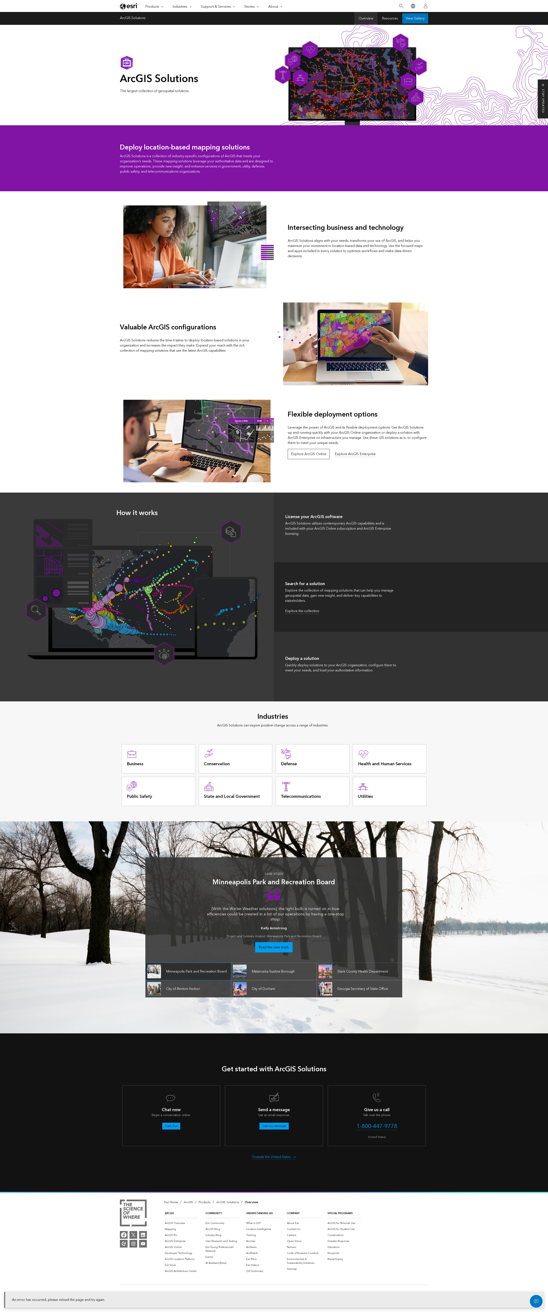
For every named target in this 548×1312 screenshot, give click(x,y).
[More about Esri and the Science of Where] (133, 1214)
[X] (133, 1235)
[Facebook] (124, 1235)
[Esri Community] (124, 1244)
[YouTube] (143, 1244)
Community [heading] (214, 1213)
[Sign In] (425, 6)
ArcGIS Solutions (133, 18)
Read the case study (274, 947)
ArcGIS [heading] (169, 1213)
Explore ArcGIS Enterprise (355, 454)
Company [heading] (293, 1213)
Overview (366, 18)
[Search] (401, 6)
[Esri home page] (129, 6)
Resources (390, 18)
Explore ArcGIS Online (308, 454)
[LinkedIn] (143, 1235)
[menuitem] (182, 1223)
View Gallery (415, 18)
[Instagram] (133, 1244)
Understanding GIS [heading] (259, 1213)
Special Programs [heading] (340, 1213)
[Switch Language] (413, 6)
